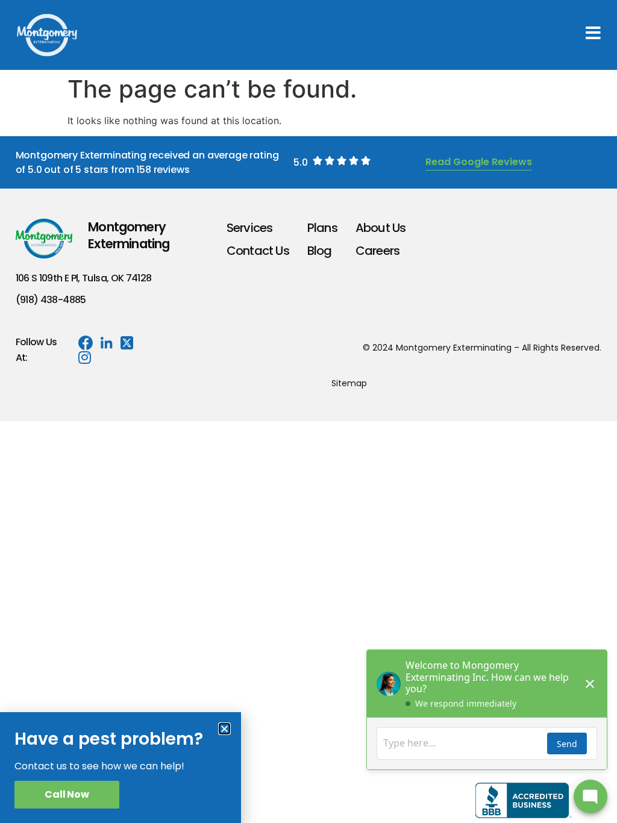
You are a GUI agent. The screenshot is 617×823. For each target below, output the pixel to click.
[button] (224, 728)
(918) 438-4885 (51, 300)
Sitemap (349, 383)
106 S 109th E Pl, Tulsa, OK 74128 (84, 278)
